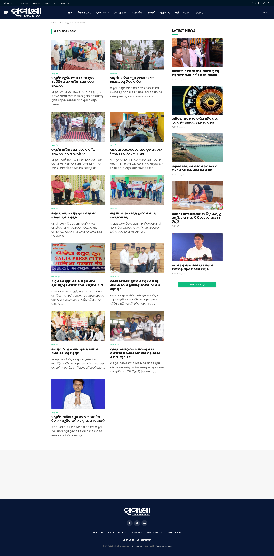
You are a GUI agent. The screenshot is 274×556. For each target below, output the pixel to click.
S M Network (137, 546)
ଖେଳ (186, 12)
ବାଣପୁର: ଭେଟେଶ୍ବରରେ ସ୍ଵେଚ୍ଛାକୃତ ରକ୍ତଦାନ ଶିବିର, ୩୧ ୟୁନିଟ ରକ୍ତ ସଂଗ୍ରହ (136, 151)
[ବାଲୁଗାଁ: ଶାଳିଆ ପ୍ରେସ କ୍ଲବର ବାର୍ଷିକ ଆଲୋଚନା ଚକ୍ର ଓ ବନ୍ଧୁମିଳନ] (78, 127)
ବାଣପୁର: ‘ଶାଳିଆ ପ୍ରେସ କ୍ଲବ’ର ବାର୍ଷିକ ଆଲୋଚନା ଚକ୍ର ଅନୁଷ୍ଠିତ (75, 351)
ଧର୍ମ (177, 12)
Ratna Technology (163, 546)
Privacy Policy (49, 3)
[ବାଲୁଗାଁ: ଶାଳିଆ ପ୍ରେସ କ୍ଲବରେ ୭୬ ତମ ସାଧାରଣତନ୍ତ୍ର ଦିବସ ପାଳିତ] (137, 55)
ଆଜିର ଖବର (55, 277)
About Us (8, 3)
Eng (265, 13)
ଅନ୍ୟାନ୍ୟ (198, 12)
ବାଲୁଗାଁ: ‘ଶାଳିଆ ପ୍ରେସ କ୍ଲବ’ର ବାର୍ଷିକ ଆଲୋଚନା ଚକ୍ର (133, 215)
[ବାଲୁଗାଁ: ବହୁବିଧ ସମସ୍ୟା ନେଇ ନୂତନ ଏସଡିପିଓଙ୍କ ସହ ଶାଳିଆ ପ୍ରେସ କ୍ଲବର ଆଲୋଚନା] (78, 55)
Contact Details (22, 3)
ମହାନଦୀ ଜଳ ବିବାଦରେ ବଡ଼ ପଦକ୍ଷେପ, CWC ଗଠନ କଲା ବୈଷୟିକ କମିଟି (195, 168)
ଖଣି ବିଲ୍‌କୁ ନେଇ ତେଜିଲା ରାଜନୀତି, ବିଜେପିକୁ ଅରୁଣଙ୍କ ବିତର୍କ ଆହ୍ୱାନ (193, 267)
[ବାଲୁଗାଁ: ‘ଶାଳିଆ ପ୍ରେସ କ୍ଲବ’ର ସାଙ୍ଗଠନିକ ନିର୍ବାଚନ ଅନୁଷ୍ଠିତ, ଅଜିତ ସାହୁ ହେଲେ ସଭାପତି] (78, 394)
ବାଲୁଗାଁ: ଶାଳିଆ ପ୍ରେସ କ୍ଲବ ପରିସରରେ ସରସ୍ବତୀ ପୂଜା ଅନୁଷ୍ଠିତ (73, 215)
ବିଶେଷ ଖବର (85, 12)
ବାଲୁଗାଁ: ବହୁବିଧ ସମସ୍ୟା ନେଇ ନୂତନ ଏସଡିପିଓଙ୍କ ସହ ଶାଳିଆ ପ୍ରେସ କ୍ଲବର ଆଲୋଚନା (73, 82)
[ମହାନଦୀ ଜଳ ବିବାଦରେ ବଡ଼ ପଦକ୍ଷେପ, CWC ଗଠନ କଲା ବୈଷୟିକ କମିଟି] (197, 147)
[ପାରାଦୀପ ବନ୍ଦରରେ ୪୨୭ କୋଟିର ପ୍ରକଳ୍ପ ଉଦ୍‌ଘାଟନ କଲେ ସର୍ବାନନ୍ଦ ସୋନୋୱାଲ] (197, 52)
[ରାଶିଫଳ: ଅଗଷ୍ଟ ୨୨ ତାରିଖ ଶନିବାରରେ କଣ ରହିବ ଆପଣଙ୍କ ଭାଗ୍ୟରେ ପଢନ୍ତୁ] (197, 100)
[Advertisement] (197, 314)
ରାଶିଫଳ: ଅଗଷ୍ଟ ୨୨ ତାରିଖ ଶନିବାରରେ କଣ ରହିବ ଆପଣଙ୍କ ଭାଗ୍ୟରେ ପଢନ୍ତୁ (195, 120)
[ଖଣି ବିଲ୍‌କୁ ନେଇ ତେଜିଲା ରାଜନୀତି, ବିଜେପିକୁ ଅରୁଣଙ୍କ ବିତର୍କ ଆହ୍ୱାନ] (197, 247)
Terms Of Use (64, 3)
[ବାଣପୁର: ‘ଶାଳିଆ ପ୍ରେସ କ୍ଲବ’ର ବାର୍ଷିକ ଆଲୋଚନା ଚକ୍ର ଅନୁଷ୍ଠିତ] (78, 326)
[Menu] (6, 12)
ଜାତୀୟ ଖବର (121, 12)
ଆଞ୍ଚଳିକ (137, 12)
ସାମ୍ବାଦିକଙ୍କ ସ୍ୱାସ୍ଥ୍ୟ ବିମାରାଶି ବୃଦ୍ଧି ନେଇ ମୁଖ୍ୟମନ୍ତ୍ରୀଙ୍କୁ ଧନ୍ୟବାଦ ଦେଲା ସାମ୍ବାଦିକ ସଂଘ (77, 283)
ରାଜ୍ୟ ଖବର (102, 12)
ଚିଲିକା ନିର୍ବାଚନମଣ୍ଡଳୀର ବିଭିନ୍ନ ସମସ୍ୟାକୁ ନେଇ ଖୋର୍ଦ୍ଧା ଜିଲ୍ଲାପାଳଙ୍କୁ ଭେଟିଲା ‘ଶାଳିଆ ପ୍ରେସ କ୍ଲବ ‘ (135, 285)
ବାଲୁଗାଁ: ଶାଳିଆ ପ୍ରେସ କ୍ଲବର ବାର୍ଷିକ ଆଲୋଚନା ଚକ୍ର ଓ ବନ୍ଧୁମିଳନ (73, 151)
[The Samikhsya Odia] (26, 12)
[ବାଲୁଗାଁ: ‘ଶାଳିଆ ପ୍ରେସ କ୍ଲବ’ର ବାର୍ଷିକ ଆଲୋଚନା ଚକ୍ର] (137, 190)
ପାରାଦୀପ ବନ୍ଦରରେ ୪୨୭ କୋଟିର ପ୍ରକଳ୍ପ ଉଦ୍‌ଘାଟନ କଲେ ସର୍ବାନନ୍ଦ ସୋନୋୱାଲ (195, 73)
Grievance (36, 3)
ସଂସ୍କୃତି (151, 12)
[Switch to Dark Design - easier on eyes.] (268, 3)
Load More (196, 285)
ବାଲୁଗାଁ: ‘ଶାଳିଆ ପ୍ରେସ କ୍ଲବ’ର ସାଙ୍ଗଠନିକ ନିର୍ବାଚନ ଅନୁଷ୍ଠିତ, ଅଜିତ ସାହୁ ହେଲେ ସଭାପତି (78, 419)
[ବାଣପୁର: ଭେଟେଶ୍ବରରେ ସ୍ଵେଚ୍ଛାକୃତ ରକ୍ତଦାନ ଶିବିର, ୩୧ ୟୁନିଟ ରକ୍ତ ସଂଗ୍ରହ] (137, 127)
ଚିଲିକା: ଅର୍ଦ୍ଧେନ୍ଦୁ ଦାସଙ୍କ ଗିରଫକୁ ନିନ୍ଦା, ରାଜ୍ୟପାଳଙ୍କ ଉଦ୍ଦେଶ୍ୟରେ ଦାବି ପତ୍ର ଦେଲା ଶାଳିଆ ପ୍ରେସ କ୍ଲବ (135, 353)
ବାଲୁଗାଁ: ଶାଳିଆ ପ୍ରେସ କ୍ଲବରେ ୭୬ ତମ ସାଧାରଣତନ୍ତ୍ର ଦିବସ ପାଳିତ (132, 80)
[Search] (264, 3)
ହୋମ (70, 12)
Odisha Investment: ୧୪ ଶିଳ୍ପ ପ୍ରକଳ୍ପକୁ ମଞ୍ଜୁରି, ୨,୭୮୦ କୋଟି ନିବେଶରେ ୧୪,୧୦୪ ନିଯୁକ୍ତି (196, 217)
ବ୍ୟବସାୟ (165, 12)
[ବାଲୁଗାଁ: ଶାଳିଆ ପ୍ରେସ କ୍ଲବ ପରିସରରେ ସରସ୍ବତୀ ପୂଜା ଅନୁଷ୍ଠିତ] (78, 190)
